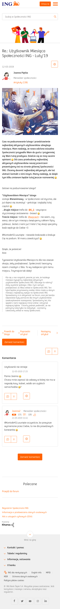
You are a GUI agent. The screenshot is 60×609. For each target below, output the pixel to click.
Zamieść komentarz (30, 457)
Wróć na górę (30, 540)
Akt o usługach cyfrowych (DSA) (17, 516)
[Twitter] (22, 601)
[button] (48, 351)
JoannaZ (16, 411)
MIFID (48, 572)
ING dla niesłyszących (17, 572)
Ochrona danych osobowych (25, 576)
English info (36, 572)
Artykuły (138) (21, 82)
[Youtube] (30, 601)
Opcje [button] (26, 396)
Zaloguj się (45, 4)
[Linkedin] (45, 601)
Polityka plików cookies (14, 580)
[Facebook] (14, 601)
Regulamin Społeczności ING (15, 508)
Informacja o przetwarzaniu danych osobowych (24, 512)
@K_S (31, 209)
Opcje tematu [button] (54, 64)
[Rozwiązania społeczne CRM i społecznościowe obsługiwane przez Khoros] (8, 524)
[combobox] (30, 16)
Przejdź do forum (10, 491)
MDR (6, 576)
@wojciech (33, 217)
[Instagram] (37, 601)
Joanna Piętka (21, 72)
